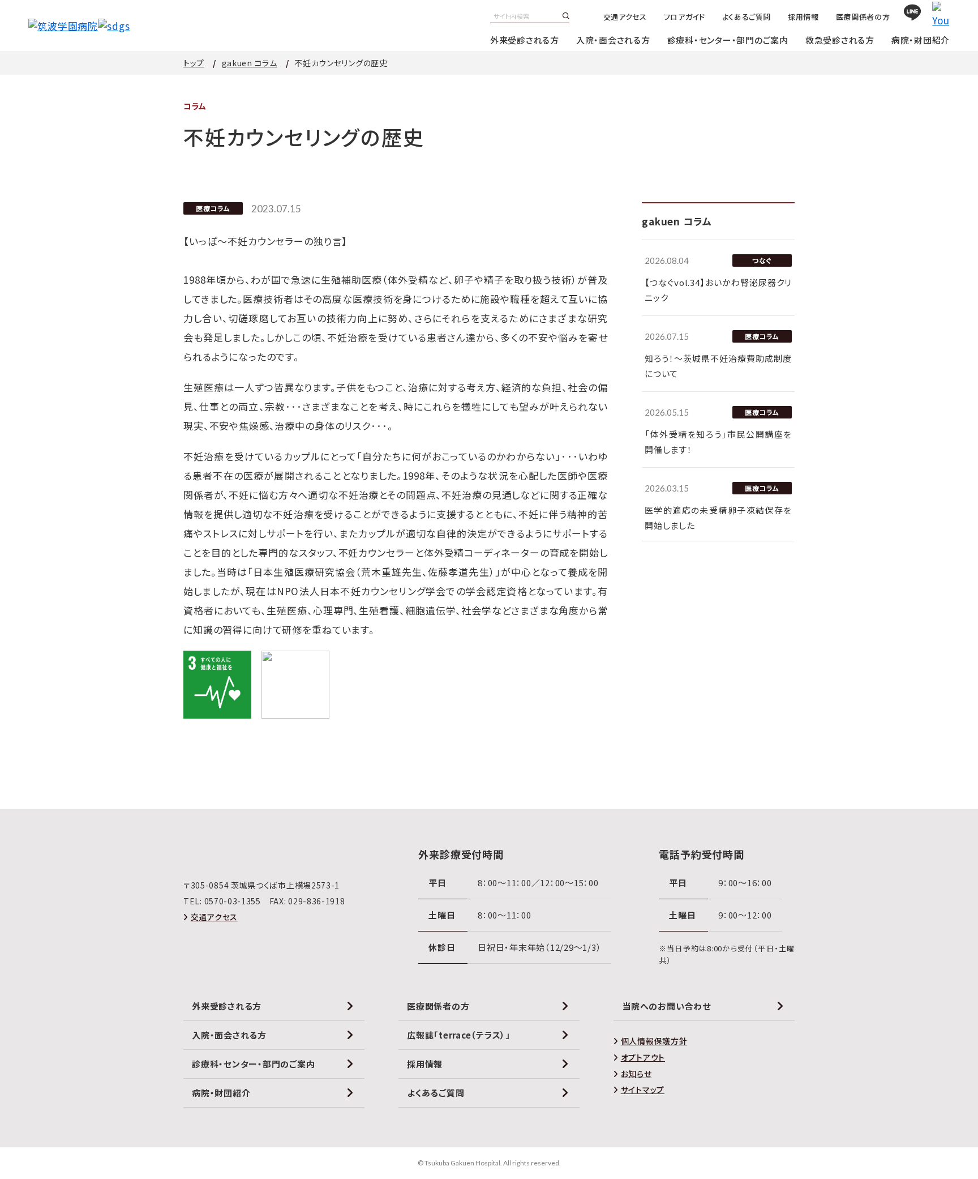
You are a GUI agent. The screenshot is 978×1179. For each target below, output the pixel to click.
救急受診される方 (839, 40)
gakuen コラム (249, 63)
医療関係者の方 (863, 16)
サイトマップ (642, 1089)
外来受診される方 (524, 40)
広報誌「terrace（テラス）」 (459, 1035)
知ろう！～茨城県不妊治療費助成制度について (718, 365)
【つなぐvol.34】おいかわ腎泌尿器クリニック (718, 290)
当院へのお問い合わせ (666, 1006)
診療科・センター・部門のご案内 (727, 40)
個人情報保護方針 (654, 1040)
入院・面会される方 (613, 40)
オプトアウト (643, 1057)
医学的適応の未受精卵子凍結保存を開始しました (718, 517)
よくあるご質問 (746, 16)
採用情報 (803, 16)
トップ (193, 63)
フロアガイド (684, 16)
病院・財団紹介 (920, 40)
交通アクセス (625, 16)
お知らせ (636, 1073)
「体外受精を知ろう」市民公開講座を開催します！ (718, 441)
